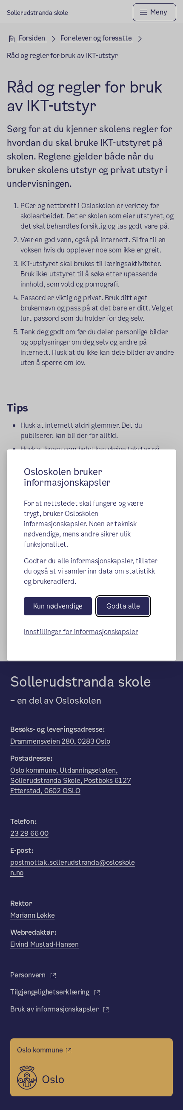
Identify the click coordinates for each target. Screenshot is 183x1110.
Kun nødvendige (58, 606)
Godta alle (123, 606)
